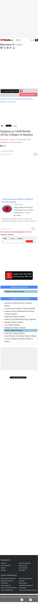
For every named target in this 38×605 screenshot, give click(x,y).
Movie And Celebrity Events (9, 588)
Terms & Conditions (25, 563)
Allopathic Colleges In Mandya (14, 291)
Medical (3, 102)
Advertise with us (6, 565)
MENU (4, 146)
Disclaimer (22, 570)
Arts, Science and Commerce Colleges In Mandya (20, 308)
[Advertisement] (19, 19)
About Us (3, 563)
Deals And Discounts (7, 590)
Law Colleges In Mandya (12, 325)
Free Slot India (23, 568)
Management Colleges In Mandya (15, 328)
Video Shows (4, 583)
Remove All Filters (7, 151)
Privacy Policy (23, 565)
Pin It (15, 126)
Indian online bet (6, 585)
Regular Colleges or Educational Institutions (16, 99)
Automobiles (22, 588)
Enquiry (3, 568)
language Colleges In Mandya (14, 322)
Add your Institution (28, 94)
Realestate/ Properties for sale (28, 590)
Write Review (18, 205)
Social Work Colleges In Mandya (15, 333)
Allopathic (12, 102)
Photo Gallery (23, 583)
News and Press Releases (8, 578)
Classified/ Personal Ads (26, 585)
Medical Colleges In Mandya (13, 330)
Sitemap (3, 570)
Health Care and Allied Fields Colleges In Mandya (20, 319)
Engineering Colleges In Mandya (15, 316)
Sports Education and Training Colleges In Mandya (21, 336)
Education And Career (7, 581)
